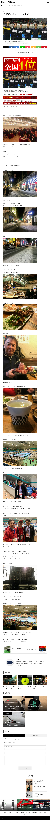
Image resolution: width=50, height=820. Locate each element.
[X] (19, 665)
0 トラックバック (35, 735)
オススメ (28, 812)
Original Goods (43, 812)
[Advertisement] (13, 784)
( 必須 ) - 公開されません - (10, 746)
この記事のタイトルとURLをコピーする (25, 52)
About (17, 812)
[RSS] (2, 818)
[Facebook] (17, 665)
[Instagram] (21, 665)
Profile (22, 812)
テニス (7, 676)
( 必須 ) (9, 742)
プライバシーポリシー (25, 814)
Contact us (34, 812)
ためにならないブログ (8, 812)
